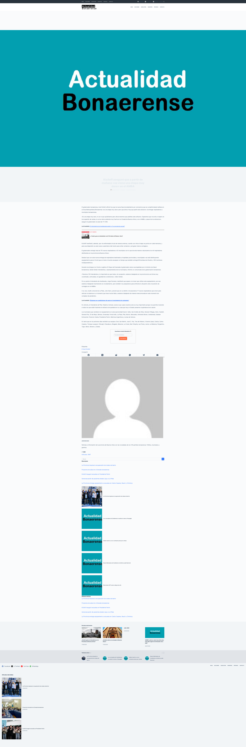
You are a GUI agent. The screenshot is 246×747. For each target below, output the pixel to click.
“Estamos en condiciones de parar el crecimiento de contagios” (109, 300)
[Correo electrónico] (157, 355)
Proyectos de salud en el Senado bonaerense (95, 469)
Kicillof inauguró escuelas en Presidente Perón (96, 474)
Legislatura (93, 1)
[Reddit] (116, 355)
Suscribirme (123, 338)
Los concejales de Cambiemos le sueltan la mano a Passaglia (117, 518)
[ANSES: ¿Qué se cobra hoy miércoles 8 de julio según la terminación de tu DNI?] (154, 632)
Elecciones (87, 1)
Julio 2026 (126, 628)
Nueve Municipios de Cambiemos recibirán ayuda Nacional (117, 563)
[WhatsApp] (130, 355)
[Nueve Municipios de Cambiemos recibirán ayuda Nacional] (92, 563)
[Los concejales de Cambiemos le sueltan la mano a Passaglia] (92, 519)
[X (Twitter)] (102, 355)
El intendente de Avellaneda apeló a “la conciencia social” (107, 226)
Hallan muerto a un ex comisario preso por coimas (115, 540)
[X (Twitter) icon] (84, 452)
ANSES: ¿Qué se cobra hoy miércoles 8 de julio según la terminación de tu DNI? (154, 641)
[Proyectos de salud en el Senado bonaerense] (11, 708)
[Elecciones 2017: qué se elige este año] (92, 585)
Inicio (83, 1)
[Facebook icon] (82, 452)
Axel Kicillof (86, 349)
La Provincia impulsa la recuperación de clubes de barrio (99, 465)
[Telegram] (144, 355)
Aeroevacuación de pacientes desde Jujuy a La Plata (98, 478)
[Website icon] (83, 452)
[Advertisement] (123, 20)
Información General (131, 189)
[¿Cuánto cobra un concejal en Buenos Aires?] (112, 632)
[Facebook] (89, 355)
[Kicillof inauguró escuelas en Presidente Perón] (11, 729)
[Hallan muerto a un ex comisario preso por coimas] (92, 541)
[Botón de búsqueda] (163, 459)
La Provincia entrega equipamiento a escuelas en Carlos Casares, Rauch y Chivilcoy (107, 483)
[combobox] (122, 459)
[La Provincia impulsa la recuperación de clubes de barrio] (92, 496)
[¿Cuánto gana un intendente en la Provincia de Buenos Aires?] (91, 632)
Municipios (100, 1)
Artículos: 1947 (86, 454)
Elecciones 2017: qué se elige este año (112, 585)
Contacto (111, 1)
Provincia (105, 1)
